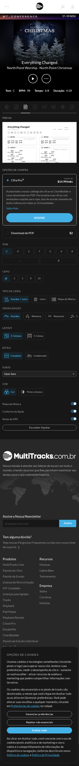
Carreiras (45, 597)
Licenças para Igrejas (16, 594)
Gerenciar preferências (39, 714)
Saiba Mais (12, 208)
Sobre (43, 591)
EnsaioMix (9, 629)
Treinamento (48, 576)
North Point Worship (22, 68)
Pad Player (9, 611)
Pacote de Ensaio (13, 576)
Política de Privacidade (45, 755)
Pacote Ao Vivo (12, 570)
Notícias (45, 603)
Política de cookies (18, 755)
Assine (39, 217)
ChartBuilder (11, 635)
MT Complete (11, 588)
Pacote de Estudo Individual (20, 641)
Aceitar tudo (39, 730)
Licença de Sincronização (18, 582)
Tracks (7, 600)
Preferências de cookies (25, 706)
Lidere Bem (47, 570)
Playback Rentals (13, 617)
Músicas (45, 564)
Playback (8, 605)
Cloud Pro (9, 623)
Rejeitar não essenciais (39, 722)
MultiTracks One (13, 564)
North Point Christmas (56, 68)
